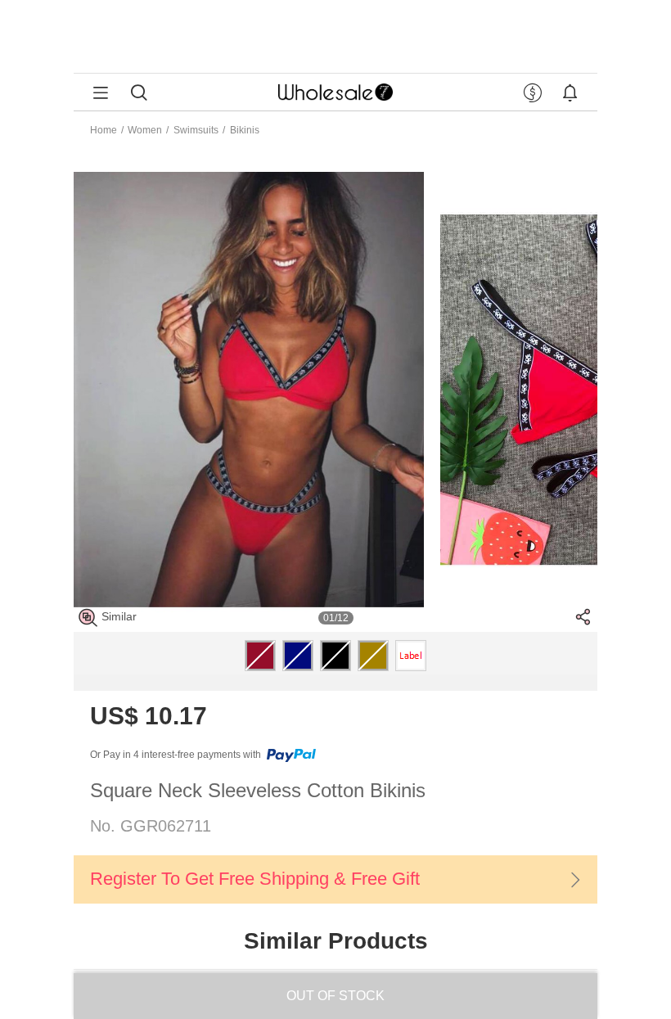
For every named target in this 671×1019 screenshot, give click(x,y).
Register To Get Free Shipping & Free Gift (255, 878)
